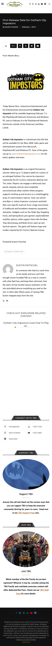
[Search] (49, 4)
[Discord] (45, 4)
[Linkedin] (39, 4)
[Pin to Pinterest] (31, 46)
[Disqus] (26, 366)
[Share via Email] (37, 46)
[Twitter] (33, 4)
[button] (5, 324)
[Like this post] (14, 46)
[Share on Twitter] (25, 46)
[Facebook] (30, 4)
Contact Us (26, 642)
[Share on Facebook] (20, 46)
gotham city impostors (13, 252)
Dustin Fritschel (11, 27)
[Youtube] (42, 4)
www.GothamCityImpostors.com (26, 154)
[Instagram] (36, 4)
